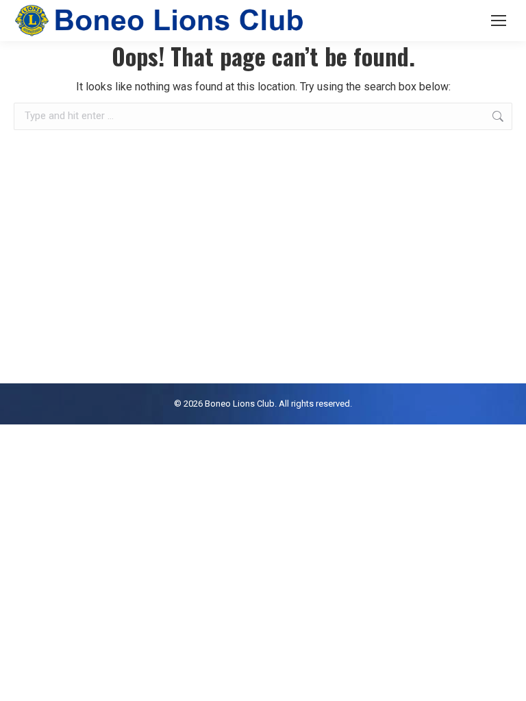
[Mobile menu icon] (498, 20)
